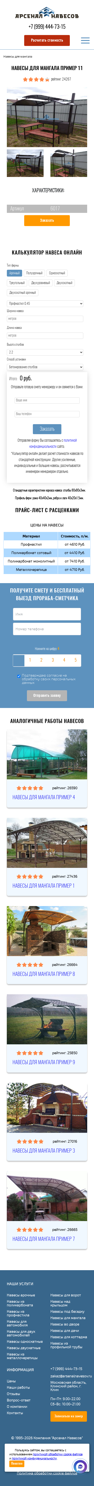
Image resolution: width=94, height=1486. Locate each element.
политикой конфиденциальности (34, 1458)
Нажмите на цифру (47, 649)
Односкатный (57, 273)
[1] (30, 660)
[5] (75, 660)
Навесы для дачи (64, 1330)
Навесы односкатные (25, 1341)
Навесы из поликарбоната (20, 1303)
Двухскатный (64, 283)
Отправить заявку (47, 696)
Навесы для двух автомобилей (21, 1333)
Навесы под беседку (67, 1311)
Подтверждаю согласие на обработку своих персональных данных (49, 679)
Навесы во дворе (64, 1324)
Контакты (15, 1413)
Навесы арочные (21, 1295)
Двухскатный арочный (22, 293)
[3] (52, 660)
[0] (18, 660)
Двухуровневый (40, 283)
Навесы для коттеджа (68, 1337)
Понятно (17, 1463)
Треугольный (17, 283)
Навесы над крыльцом (60, 1303)
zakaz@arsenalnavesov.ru (71, 1376)
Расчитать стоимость (47, 40)
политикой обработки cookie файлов (58, 1454)
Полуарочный (34, 273)
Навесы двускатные (23, 1348)
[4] (64, 660)
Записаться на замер (69, 1416)
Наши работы (18, 1387)
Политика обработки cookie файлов (47, 1473)
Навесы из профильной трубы (66, 1345)
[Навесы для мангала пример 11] (47, 117)
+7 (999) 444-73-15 (47, 27)
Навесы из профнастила (18, 1313)
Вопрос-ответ (19, 1400)
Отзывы (13, 1394)
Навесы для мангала (68, 1318)
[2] (41, 660)
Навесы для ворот (65, 1295)
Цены (11, 1381)
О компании (17, 1406)
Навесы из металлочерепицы (22, 1356)
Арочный (14, 273)
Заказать (47, 220)
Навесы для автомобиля (17, 1323)
